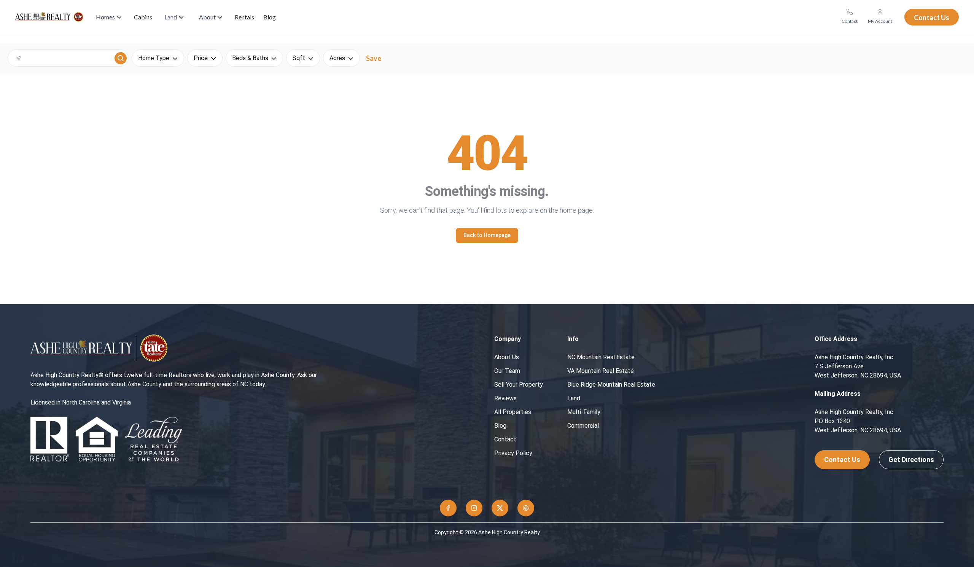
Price (201, 58)
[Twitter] (500, 508)
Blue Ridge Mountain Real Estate (611, 384)
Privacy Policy (513, 453)
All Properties (512, 412)
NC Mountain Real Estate (601, 357)
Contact (505, 439)
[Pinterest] (525, 508)
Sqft (299, 58)
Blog (500, 425)
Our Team (507, 370)
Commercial (583, 425)
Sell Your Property (518, 384)
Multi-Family (583, 412)
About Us (506, 357)
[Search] (121, 58)
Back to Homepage (487, 235)
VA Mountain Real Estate (600, 370)
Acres (337, 58)
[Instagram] (474, 508)
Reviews (505, 398)
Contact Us (842, 459)
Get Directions (911, 459)
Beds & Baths (250, 58)
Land (573, 398)
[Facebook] (448, 508)
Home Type (153, 58)
